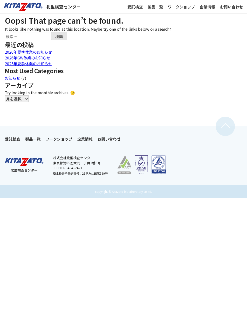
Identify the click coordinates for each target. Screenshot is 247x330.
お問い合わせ (231, 7)
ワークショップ (181, 7)
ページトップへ (225, 126)
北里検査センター (63, 6)
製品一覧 (155, 7)
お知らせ (12, 78)
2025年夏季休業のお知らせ (28, 63)
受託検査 (135, 7)
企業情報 (207, 7)
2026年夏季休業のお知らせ (28, 52)
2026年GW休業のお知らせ (27, 58)
